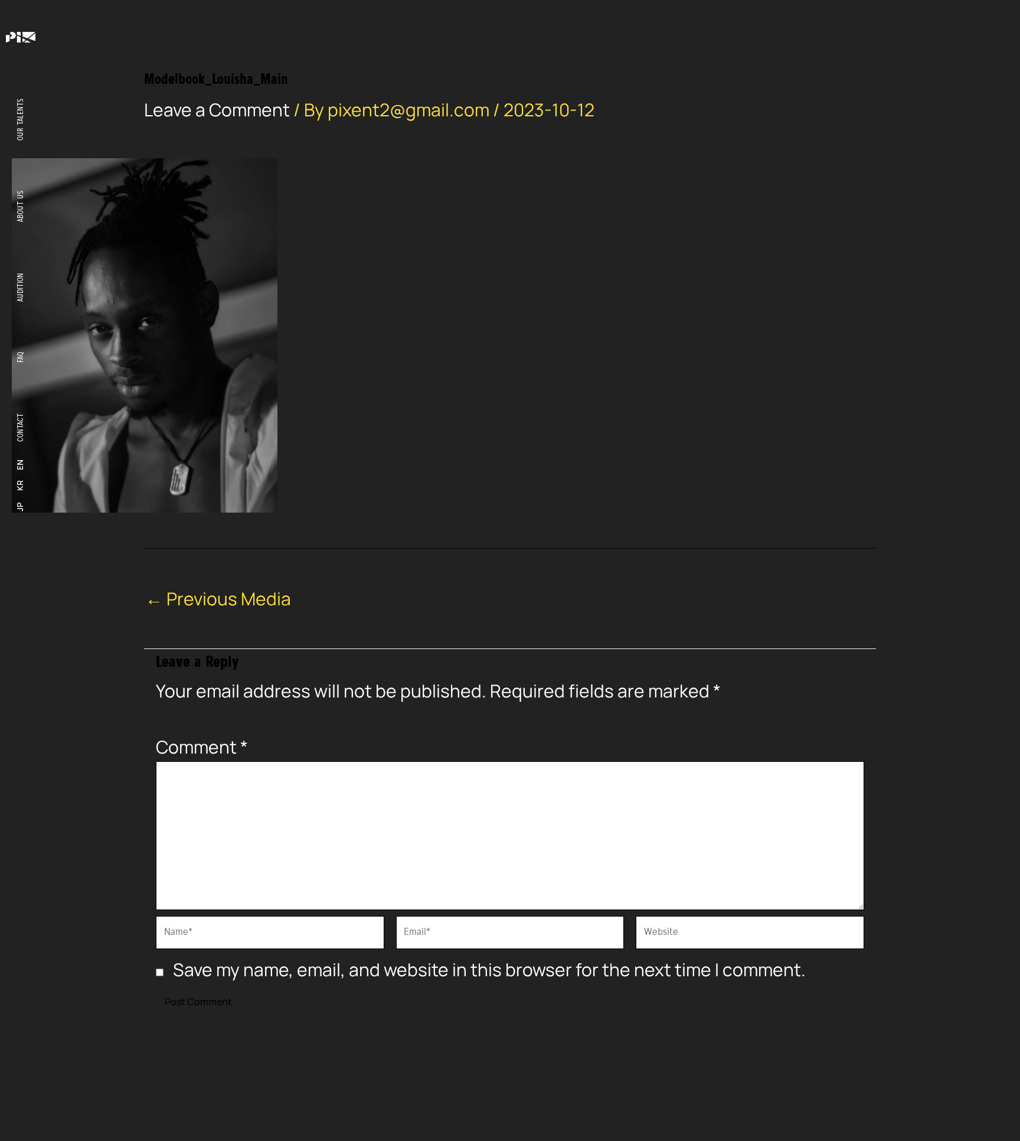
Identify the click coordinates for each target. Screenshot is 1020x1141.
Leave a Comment (217, 109)
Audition (20, 287)
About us (20, 206)
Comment (202, 747)
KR (20, 486)
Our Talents (20, 120)
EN (20, 464)
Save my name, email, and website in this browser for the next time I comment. (489, 969)
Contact (20, 427)
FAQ (20, 357)
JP (20, 506)
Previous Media (218, 599)
